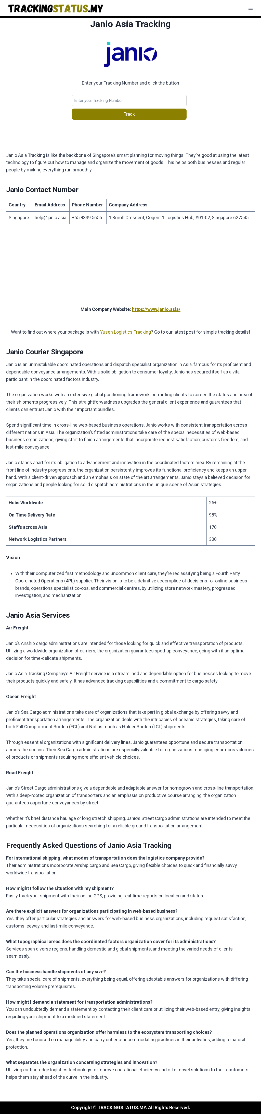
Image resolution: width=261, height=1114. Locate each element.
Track (129, 114)
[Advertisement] (130, 268)
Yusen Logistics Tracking (125, 332)
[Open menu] (250, 8)
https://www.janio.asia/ (156, 309)
